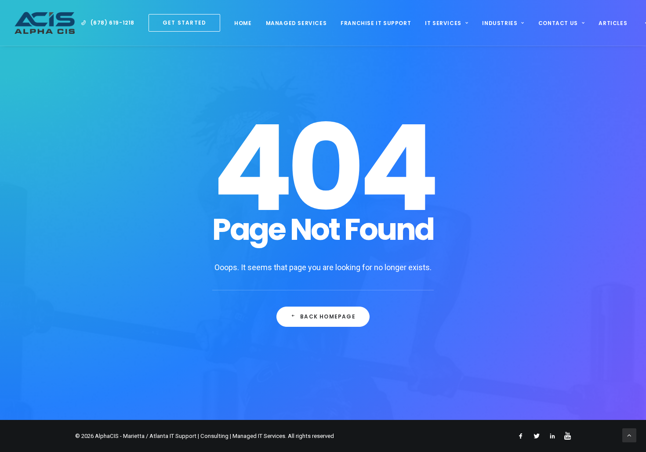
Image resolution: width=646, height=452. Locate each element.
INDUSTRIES (499, 23)
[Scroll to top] (629, 435)
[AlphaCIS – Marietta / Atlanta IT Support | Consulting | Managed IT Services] (45, 23)
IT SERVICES (443, 23)
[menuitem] (108, 23)
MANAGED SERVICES (296, 23)
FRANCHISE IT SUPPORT (376, 23)
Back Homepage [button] (328, 316)
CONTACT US (558, 23)
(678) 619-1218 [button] (112, 22)
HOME (242, 23)
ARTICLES (613, 23)
